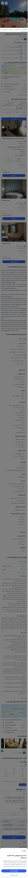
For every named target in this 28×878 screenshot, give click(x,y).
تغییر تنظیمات (14, 875)
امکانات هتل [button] (4, 29)
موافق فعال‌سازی (14, 871)
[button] (14, 439)
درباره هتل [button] (11, 29)
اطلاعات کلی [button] (24, 29)
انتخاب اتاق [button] (17, 29)
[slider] (14, 848)
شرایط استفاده (18, 866)
